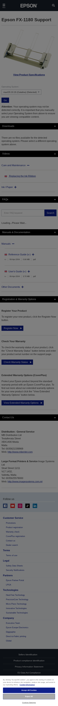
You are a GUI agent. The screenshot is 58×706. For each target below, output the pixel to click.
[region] (29, 690)
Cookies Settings (29, 702)
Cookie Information (27, 685)
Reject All (29, 696)
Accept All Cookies (29, 690)
